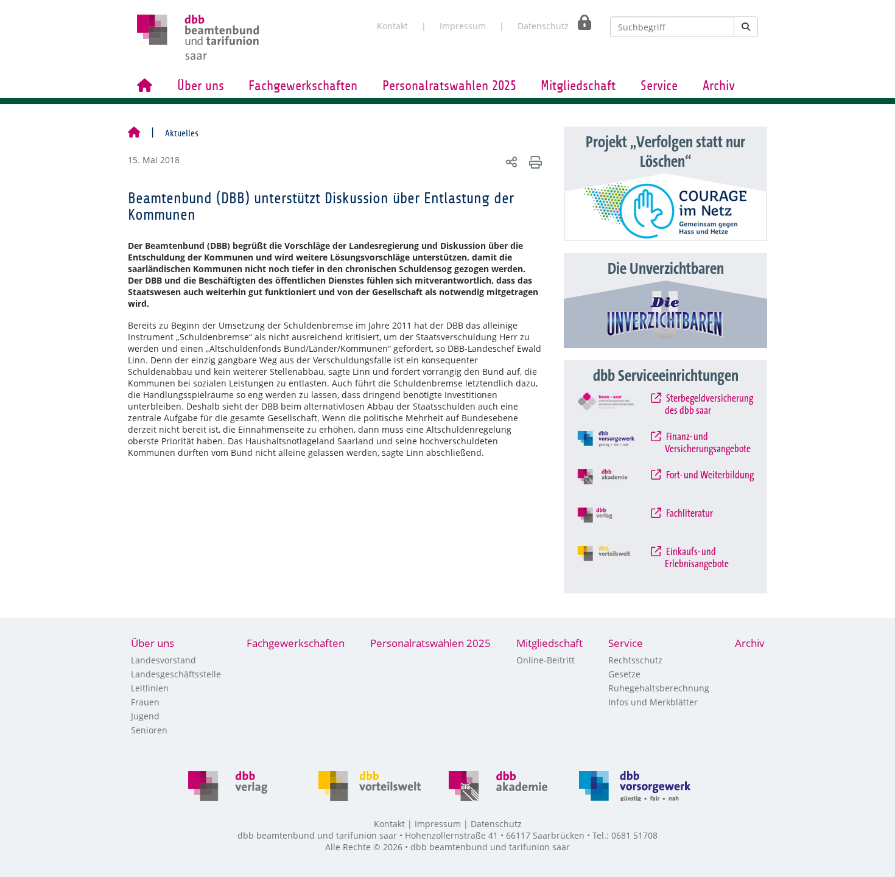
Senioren (149, 730)
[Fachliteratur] (615, 523)
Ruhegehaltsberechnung (658, 688)
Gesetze (624, 674)
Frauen (145, 702)
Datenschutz (543, 26)
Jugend (145, 716)
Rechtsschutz (635, 660)
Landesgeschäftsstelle (176, 674)
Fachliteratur (689, 513)
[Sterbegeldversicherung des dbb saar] (615, 408)
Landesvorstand (163, 660)
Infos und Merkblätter (653, 702)
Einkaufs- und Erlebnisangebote (697, 558)
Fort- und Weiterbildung (709, 475)
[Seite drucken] (533, 162)
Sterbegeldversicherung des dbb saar (709, 404)
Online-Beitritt (545, 660)
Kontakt (392, 26)
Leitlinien (150, 688)
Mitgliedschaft (578, 86)
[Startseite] (134, 133)
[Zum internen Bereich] (581, 22)
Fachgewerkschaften (302, 86)
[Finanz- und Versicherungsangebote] (615, 447)
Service (659, 86)
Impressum (463, 26)
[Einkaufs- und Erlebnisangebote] (615, 562)
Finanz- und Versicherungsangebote (708, 443)
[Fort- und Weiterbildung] (615, 485)
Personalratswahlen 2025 (449, 86)
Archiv (719, 86)
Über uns (200, 86)
